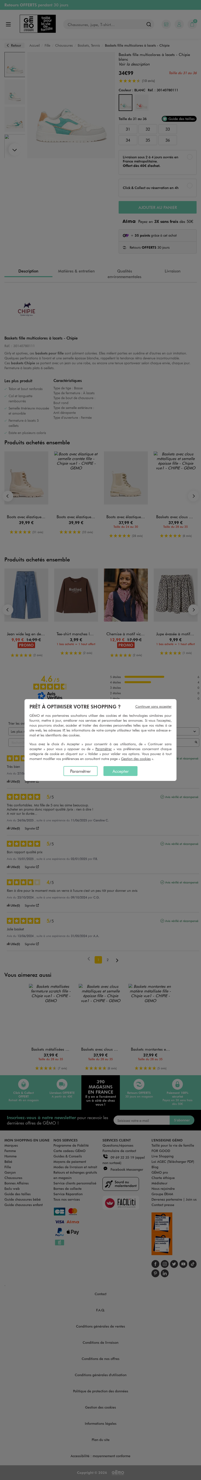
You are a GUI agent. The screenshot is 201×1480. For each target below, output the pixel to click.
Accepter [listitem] (121, 771)
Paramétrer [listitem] (80, 771)
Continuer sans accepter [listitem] (153, 706)
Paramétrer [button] (103, 749)
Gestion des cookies (136, 758)
